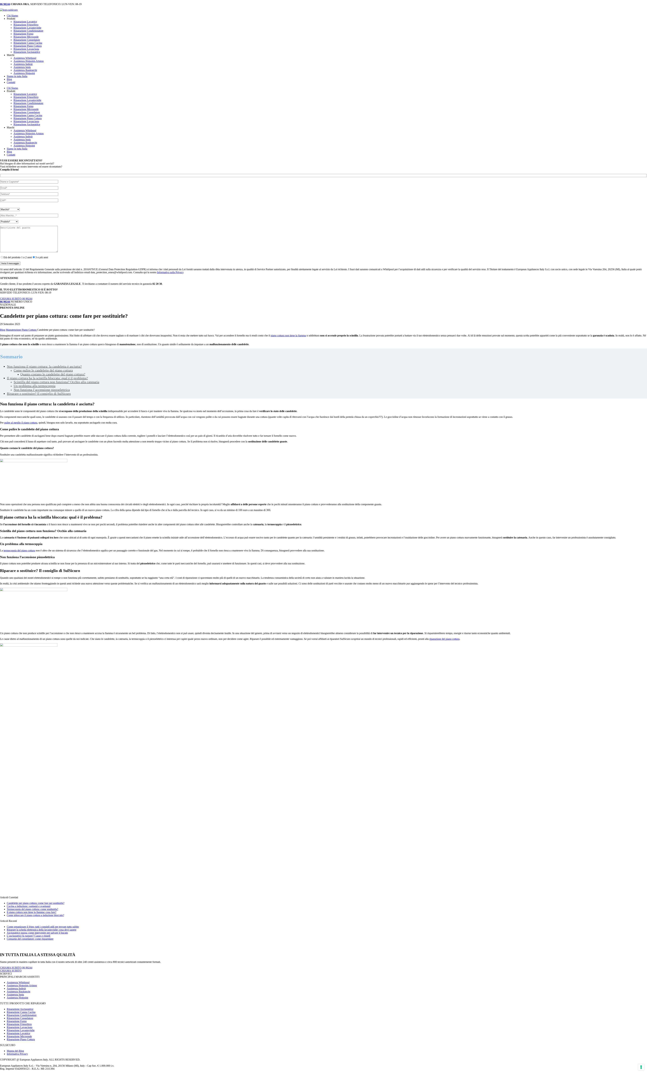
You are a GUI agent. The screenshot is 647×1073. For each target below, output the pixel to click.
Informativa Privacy (17, 1053)
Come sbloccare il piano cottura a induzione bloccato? (35, 915)
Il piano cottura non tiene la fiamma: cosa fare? (31, 912)
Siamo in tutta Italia (17, 76)
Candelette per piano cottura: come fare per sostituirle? (35, 903)
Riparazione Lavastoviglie (27, 27)
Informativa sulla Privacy (170, 272)
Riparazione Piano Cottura (27, 45)
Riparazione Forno (23, 33)
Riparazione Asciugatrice (26, 52)
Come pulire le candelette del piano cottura (43, 370)
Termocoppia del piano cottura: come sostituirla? (32, 909)
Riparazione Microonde (26, 36)
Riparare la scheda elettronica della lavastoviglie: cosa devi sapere (41, 929)
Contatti (11, 82)
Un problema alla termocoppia (34, 386)
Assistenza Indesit (23, 64)
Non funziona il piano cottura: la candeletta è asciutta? (44, 366)
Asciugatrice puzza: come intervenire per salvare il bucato (37, 932)
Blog (9, 79)
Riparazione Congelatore (26, 39)
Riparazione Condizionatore (28, 30)
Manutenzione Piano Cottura (21, 329)
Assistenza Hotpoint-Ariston (28, 61)
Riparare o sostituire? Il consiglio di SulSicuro (39, 393)
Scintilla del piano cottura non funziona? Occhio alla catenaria (56, 382)
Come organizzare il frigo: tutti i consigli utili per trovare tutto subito (43, 926)
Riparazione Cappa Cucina (27, 42)
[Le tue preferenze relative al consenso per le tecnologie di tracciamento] (641, 1067)
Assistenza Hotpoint (24, 73)
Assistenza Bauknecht (25, 70)
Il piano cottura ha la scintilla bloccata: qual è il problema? (47, 378)
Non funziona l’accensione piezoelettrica (42, 390)
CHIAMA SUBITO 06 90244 (16, 298)
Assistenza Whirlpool (24, 58)
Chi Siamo (12, 15)
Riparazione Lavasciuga (26, 49)
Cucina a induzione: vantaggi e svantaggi (28, 906)
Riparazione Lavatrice (25, 21)
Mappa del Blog (15, 1050)
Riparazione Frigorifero (25, 24)
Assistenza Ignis (22, 67)
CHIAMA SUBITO (11, 970)
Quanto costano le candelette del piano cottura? (52, 374)
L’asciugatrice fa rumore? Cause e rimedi (28, 935)
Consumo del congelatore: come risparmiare (30, 938)
